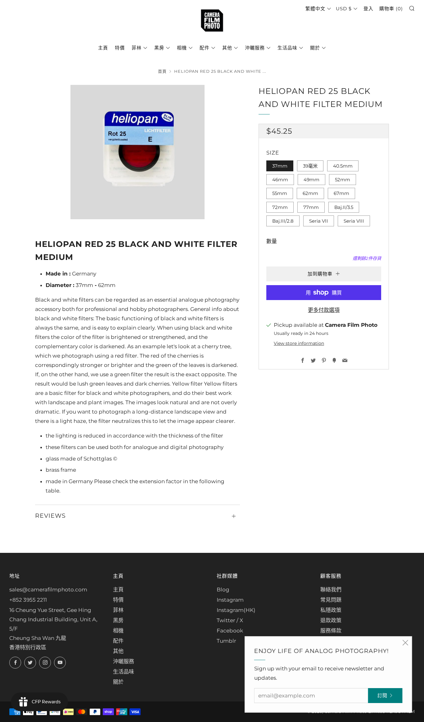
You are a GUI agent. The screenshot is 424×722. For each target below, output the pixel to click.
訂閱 (381, 695)
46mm (280, 180)
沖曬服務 (255, 48)
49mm (311, 180)
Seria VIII (354, 221)
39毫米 (310, 166)
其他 (227, 48)
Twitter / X (230, 620)
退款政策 (330, 620)
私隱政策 (330, 610)
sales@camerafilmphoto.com (48, 589)
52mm (342, 180)
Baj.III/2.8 (283, 221)
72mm (280, 207)
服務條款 (330, 630)
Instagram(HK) (236, 610)
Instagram (230, 600)
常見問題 (330, 600)
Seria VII (318, 221)
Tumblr (226, 641)
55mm (279, 193)
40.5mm (343, 166)
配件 (205, 48)
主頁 (103, 48)
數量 (271, 241)
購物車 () (391, 9)
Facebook (230, 630)
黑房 (159, 48)
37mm (279, 166)
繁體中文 (315, 9)
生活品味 (287, 48)
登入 (368, 9)
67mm (341, 193)
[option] (137, 152)
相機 (182, 48)
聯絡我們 (330, 589)
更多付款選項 (324, 310)
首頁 (162, 71)
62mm (310, 193)
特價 (120, 48)
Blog (223, 589)
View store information (299, 343)
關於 (315, 48)
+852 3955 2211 (28, 600)
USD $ (344, 9)
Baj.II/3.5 (343, 207)
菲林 (137, 48)
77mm (311, 207)
